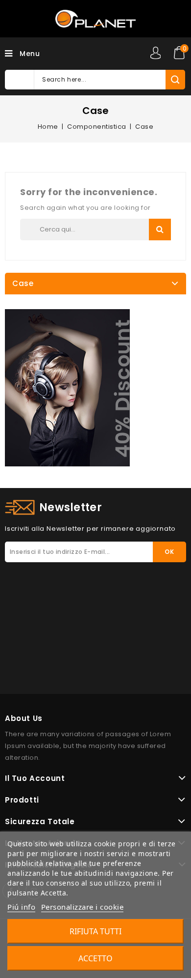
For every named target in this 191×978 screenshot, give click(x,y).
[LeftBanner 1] (67, 387)
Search (160, 229)
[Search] (175, 79)
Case (22, 283)
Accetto (95, 958)
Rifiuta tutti (95, 931)
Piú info (21, 907)
